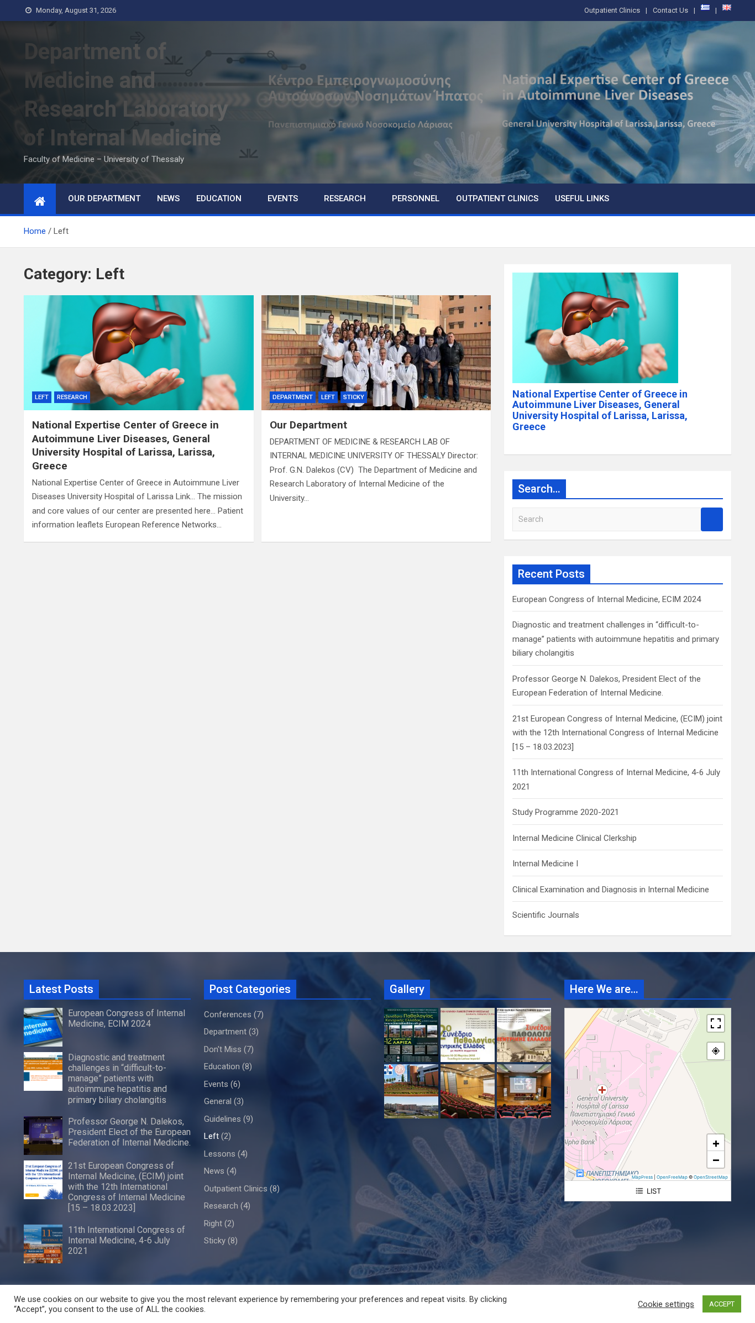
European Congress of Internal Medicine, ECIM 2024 (606, 599)
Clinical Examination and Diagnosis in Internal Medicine (610, 890)
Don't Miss (223, 1049)
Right (213, 1223)
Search (712, 519)
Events (283, 198)
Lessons (219, 1154)
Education (219, 198)
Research (345, 198)
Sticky (353, 397)
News (168, 198)
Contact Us (670, 10)
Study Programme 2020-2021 (565, 812)
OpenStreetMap (711, 1177)
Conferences (227, 1014)
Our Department (104, 198)
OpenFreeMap (672, 1177)
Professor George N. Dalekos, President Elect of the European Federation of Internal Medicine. (129, 1132)
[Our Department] (376, 352)
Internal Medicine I (545, 864)
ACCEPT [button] (722, 1304)
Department (292, 397)
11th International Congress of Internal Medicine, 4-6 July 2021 (126, 1240)
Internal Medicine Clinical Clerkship (574, 838)
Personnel (415, 198)
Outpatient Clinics (612, 10)
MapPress (642, 1177)
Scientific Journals (545, 915)
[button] (715, 1142)
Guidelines (222, 1119)
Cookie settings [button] (666, 1304)
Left (42, 397)
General (218, 1101)
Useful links (582, 198)
